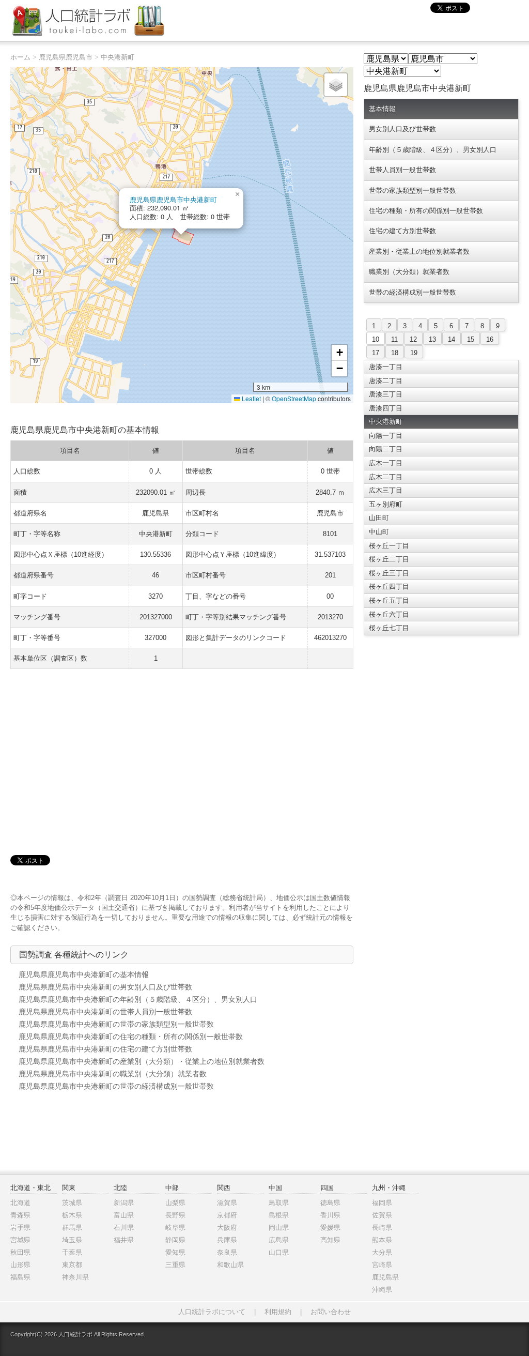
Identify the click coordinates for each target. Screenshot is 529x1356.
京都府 (227, 1215)
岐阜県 (175, 1227)
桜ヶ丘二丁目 (389, 559)
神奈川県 (75, 1277)
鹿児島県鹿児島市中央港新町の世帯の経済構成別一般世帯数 (116, 1086)
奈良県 (227, 1252)
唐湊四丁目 (385, 408)
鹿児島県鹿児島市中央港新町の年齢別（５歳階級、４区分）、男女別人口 (138, 999)
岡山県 (279, 1227)
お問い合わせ (330, 1312)
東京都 (72, 1265)
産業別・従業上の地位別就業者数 (419, 251)
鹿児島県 (385, 1277)
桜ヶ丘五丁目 (389, 600)
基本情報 (382, 109)
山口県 (279, 1252)
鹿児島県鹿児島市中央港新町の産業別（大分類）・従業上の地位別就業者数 (141, 1061)
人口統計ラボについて (211, 1312)
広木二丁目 (385, 477)
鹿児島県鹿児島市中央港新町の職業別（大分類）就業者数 (113, 1074)
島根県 (279, 1215)
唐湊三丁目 (385, 394)
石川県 (124, 1227)
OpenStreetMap (294, 398)
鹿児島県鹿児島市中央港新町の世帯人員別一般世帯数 (105, 1012)
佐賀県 (382, 1215)
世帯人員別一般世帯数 (402, 170)
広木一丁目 (385, 463)
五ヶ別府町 (385, 504)
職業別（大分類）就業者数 (409, 272)
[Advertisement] (182, 751)
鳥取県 (279, 1203)
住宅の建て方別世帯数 (402, 231)
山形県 (20, 1265)
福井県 (124, 1240)
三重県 (175, 1265)
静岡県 (175, 1240)
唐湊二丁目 (385, 381)
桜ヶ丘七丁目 (389, 628)
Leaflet (250, 398)
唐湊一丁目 (385, 367)
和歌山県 (230, 1265)
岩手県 (20, 1227)
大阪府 (227, 1227)
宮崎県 (382, 1265)
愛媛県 (330, 1227)
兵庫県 (227, 1240)
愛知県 (175, 1252)
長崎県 (382, 1227)
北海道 (20, 1203)
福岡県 (382, 1203)
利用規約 (277, 1312)
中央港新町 (117, 57)
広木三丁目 (385, 490)
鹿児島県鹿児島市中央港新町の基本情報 (84, 974)
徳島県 (330, 1203)
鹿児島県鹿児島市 (65, 57)
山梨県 (175, 1203)
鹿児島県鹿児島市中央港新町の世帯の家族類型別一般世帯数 (116, 1024)
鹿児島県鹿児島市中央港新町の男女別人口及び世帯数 (105, 987)
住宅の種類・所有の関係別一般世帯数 (426, 211)
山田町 (379, 518)
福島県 (20, 1277)
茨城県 (72, 1203)
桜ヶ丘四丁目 (389, 586)
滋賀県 (227, 1203)
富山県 (124, 1215)
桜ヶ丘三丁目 (389, 573)
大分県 (382, 1252)
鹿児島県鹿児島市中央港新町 (173, 199)
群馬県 (72, 1227)
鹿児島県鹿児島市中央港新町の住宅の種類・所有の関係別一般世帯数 (131, 1036)
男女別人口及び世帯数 (402, 129)
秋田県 (20, 1252)
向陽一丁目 (385, 435)
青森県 (20, 1215)
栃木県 (72, 1215)
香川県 (330, 1215)
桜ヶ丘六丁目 (389, 614)
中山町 (379, 532)
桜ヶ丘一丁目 (389, 546)
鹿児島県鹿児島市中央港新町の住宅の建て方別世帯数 (105, 1049)
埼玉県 (72, 1240)
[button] (237, 194)
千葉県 (72, 1252)
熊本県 (382, 1240)
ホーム (20, 57)
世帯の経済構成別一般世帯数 (412, 292)
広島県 (279, 1240)
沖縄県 (382, 1289)
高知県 (330, 1240)
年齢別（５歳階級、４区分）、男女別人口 (432, 150)
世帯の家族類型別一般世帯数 (412, 190)
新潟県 (124, 1203)
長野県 (175, 1215)
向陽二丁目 (385, 449)
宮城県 (20, 1240)
